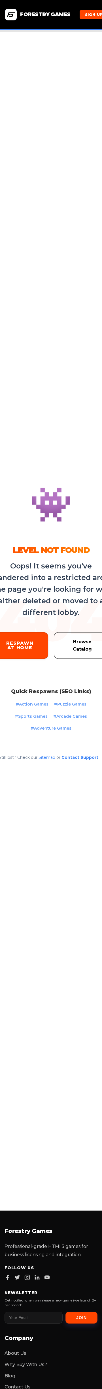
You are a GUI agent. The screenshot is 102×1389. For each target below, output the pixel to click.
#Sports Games (31, 716)
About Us (15, 1353)
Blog (10, 1376)
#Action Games (32, 704)
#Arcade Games (70, 716)
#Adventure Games (51, 728)
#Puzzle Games (70, 704)
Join (81, 1317)
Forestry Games (45, 14)
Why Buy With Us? (26, 1364)
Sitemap (47, 757)
